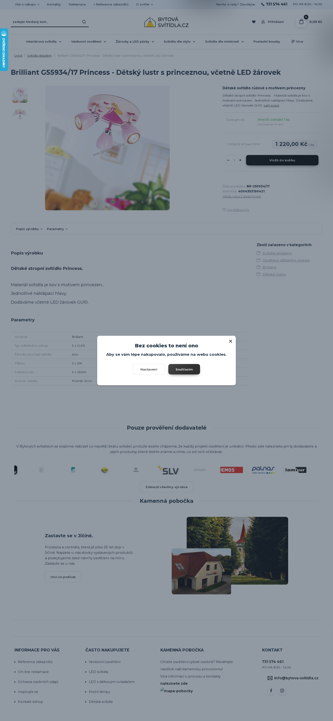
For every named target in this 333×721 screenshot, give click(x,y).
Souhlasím (184, 369)
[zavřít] (231, 340)
